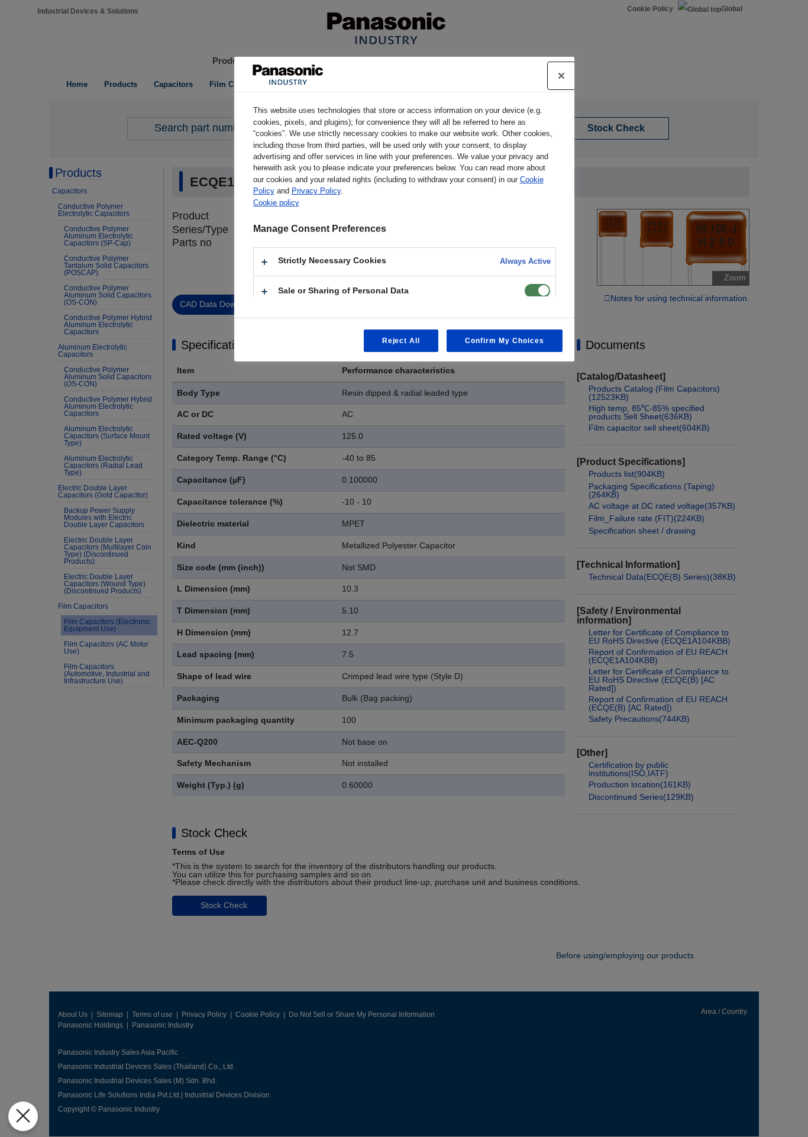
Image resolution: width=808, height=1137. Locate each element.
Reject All (401, 341)
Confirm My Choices (504, 341)
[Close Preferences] (23, 1116)
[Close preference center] (561, 76)
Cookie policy (276, 202)
